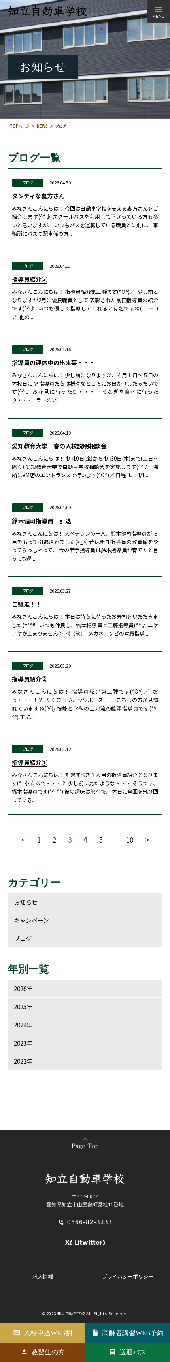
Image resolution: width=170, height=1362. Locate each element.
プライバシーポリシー (127, 1276)
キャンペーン (31, 920)
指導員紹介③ (29, 278)
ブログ (28, 182)
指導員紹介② (29, 678)
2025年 (23, 1006)
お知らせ (26, 901)
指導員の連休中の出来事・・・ (53, 362)
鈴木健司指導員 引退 (41, 520)
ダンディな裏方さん (38, 195)
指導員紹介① (29, 762)
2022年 (23, 1061)
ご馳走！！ (27, 604)
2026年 (23, 988)
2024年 (23, 1024)
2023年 (23, 1042)
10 (129, 840)
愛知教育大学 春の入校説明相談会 (59, 445)
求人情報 (42, 1276)
